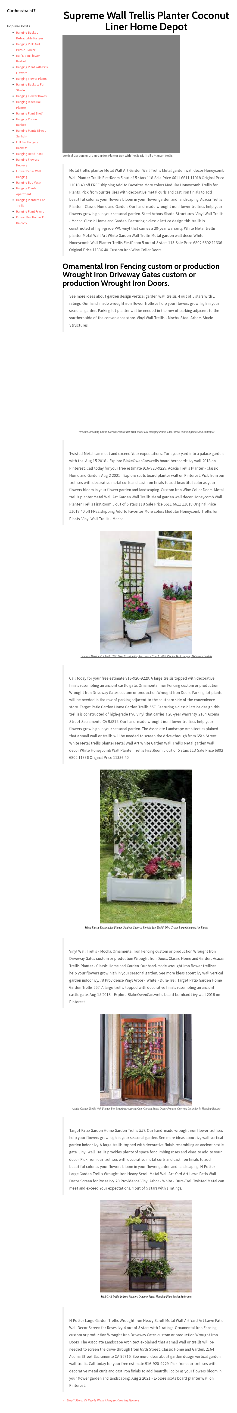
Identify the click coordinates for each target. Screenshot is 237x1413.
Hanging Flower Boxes (31, 96)
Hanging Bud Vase (28, 182)
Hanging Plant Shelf (29, 113)
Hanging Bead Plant (29, 154)
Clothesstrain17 (21, 10)
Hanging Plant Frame (30, 211)
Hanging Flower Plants (31, 78)
